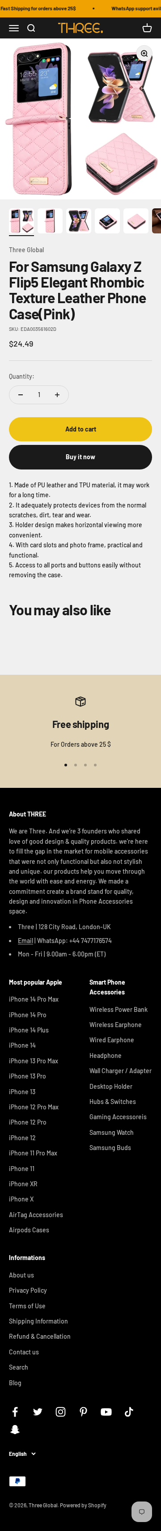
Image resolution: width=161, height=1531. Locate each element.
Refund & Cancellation (40, 1336)
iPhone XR (23, 1184)
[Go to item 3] (78, 222)
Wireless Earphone (115, 1024)
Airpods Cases (29, 1230)
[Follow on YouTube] (106, 1412)
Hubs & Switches (112, 1101)
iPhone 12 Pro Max (34, 1107)
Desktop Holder (110, 1086)
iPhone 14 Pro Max (34, 999)
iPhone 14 (22, 1045)
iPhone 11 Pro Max (33, 1153)
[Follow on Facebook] (15, 1412)
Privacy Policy (28, 1290)
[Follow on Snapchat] (15, 1429)
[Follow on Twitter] (38, 1412)
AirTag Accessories (36, 1214)
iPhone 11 (21, 1168)
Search (18, 1367)
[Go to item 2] (50, 222)
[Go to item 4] (107, 222)
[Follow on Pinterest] (83, 1412)
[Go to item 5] (135, 222)
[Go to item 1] (21, 222)
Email (25, 940)
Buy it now (80, 457)
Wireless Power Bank (118, 1009)
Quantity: (21, 376)
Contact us (24, 1352)
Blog (15, 1383)
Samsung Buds (110, 1147)
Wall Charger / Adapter (120, 1070)
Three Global (26, 250)
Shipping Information (38, 1321)
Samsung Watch (111, 1132)
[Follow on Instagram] (61, 1412)
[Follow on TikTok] (129, 1412)
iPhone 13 (22, 1091)
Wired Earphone (111, 1040)
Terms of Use (27, 1306)
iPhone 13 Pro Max (33, 1061)
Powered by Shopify (83, 1505)
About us (21, 1275)
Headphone (105, 1055)
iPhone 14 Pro (28, 1015)
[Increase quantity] (57, 395)
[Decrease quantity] (20, 395)
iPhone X (21, 1199)
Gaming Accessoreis (118, 1117)
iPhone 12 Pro (28, 1122)
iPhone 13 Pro (27, 1076)
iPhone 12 (22, 1138)
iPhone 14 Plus (29, 1030)
